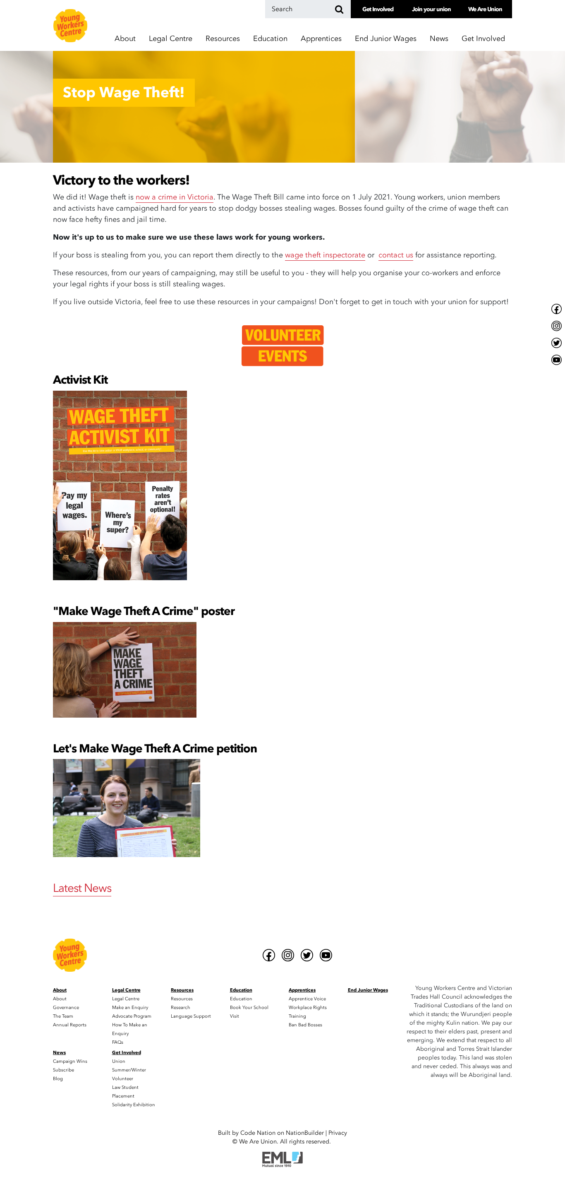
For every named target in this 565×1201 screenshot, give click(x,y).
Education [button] (270, 39)
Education (241, 999)
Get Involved (377, 9)
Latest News (82, 888)
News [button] (439, 39)
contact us (395, 255)
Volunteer (122, 1079)
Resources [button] (223, 39)
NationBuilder (305, 1133)
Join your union (431, 9)
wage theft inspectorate (325, 255)
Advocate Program (131, 1016)
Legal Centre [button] (170, 39)
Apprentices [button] (321, 39)
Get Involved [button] (483, 39)
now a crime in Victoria (174, 197)
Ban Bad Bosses (305, 1025)
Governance (66, 1007)
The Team (63, 1016)
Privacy (337, 1133)
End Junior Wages (386, 39)
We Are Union (485, 9)
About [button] (125, 39)
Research (180, 1007)
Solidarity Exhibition (133, 1105)
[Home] (70, 25)
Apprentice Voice (307, 999)
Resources (182, 999)
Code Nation (257, 1133)
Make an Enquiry (130, 1007)
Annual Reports (69, 1025)
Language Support (191, 1016)
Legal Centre (125, 999)
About (60, 999)
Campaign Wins (70, 1061)
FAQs (117, 1042)
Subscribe (63, 1070)
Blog (58, 1079)
